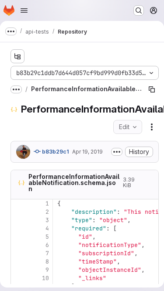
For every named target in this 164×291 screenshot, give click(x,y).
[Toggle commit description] (116, 152)
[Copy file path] (152, 89)
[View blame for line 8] (18, 261)
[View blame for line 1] (18, 203)
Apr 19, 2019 (87, 151)
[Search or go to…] (138, 10)
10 (45, 278)
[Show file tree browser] (17, 56)
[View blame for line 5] (18, 237)
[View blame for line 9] (18, 270)
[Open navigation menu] (24, 10)
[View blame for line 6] (18, 245)
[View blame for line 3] (18, 220)
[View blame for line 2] (18, 212)
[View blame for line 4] (18, 228)
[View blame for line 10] (18, 278)
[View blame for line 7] (18, 253)
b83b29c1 (55, 151)
